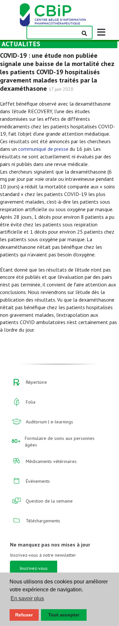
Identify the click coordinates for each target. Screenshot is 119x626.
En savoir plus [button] (27, 598)
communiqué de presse (43, 149)
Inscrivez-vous (34, 568)
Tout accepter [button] (63, 614)
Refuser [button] (24, 614)
